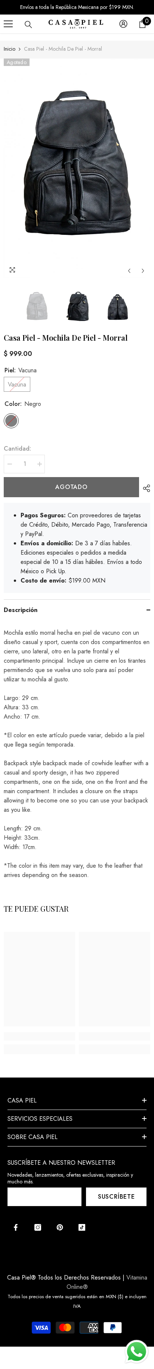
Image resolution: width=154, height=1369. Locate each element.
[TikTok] (82, 1227)
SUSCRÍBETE (116, 1196)
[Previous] (129, 270)
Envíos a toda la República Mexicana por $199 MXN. (77, 7)
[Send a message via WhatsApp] (136, 1351)
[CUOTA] (144, 488)
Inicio (9, 49)
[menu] (8, 23)
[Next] (143, 270)
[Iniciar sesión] (123, 24)
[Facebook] (15, 1227)
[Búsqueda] (28, 24)
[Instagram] (38, 1227)
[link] (39, 1036)
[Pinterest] (60, 1227)
